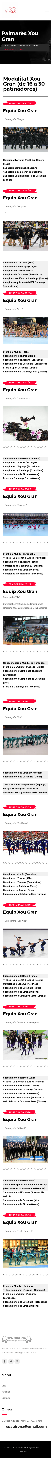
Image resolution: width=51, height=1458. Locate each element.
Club (4, 1385)
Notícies (6, 1392)
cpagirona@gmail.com (26, 1426)
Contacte (6, 1398)
